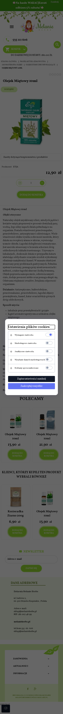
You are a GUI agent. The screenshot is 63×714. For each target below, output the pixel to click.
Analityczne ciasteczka (24, 351)
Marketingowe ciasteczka (25, 343)
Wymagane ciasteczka (24, 335)
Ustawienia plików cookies (29, 327)
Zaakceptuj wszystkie (31, 386)
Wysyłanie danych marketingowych (30, 360)
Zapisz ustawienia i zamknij (31, 379)
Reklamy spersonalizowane (27, 368)
